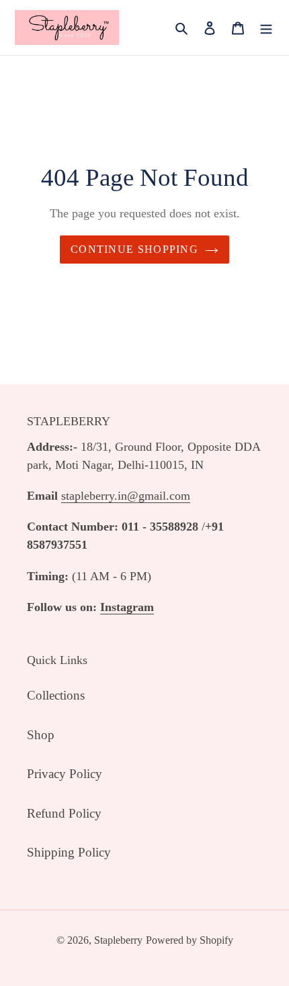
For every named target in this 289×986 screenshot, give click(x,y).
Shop (40, 735)
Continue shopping (134, 249)
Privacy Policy (64, 774)
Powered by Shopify (189, 940)
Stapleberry (118, 940)
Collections (56, 695)
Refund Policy (64, 813)
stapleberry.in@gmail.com (125, 495)
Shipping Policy (69, 852)
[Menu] (266, 27)
